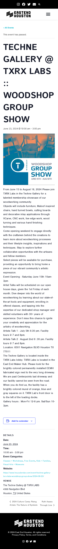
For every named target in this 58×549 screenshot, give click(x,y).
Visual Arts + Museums (13, 464)
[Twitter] (29, 4)
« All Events (8, 27)
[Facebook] (23, 4)
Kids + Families (43, 460)
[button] (39, 4)
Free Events (29, 460)
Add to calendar (20, 421)
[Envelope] (34, 4)
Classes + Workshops (13, 460)
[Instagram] (18, 4)
